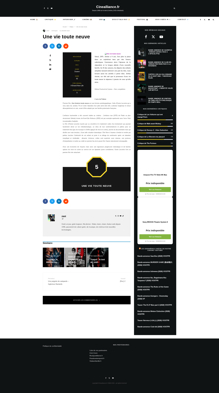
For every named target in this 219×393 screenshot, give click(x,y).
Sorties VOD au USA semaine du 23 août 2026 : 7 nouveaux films (160, 76)
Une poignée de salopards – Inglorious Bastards (58, 281)
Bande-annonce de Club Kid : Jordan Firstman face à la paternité (160, 64)
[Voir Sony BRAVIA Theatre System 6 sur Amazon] (155, 209)
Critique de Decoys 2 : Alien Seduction (152, 130)
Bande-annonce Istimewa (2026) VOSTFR (153, 271)
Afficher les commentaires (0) (85, 300)
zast (47, 30)
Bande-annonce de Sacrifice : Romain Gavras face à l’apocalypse (160, 52)
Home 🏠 (34, 19)
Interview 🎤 (69, 19)
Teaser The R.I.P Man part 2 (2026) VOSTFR (154, 305)
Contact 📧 (183, 19)
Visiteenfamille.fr (95, 361)
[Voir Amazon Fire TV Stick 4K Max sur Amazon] (155, 162)
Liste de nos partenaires (98, 350)
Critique (54, 30)
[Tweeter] (52, 46)
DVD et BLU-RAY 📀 (121, 19)
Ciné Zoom (94, 353)
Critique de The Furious (146, 143)
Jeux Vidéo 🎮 (162, 19)
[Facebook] (44, 8)
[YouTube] (51, 8)
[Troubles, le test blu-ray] (53, 257)
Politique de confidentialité (52, 346)
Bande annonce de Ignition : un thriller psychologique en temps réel (160, 100)
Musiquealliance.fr (96, 356)
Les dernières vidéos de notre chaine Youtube (156, 249)
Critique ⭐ (50, 19)
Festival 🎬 (142, 19)
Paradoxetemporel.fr (97, 358)
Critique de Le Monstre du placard (151, 137)
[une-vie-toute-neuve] (113, 54)
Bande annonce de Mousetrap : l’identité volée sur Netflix (160, 88)
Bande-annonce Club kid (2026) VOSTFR (153, 327)
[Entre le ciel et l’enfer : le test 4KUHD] (76, 257)
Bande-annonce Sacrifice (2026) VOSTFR (153, 256)
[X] (48, 8)
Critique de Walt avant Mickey (149, 124)
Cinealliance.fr (108, 7)
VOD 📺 (102, 19)
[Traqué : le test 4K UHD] (98, 257)
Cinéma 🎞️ (87, 19)
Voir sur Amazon (155, 189)
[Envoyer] (65, 46)
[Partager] (45, 46)
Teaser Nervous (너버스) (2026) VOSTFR (153, 320)
